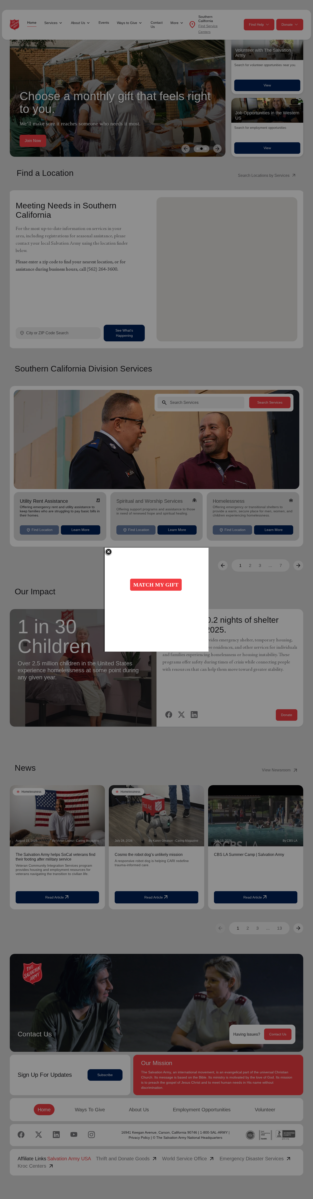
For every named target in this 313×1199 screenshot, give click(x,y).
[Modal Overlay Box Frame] (157, 600)
